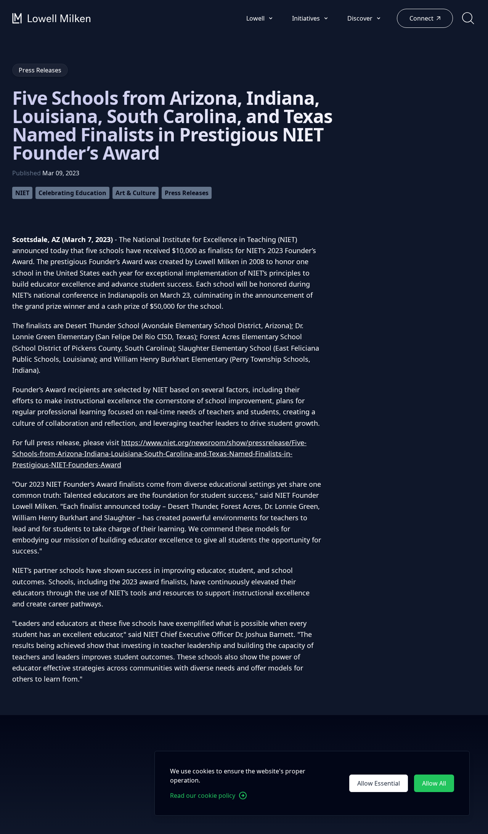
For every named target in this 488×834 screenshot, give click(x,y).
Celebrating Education (72, 193)
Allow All (434, 783)
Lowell (256, 18)
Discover (360, 18)
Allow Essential (378, 783)
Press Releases (187, 193)
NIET (22, 193)
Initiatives (306, 18)
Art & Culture (136, 193)
